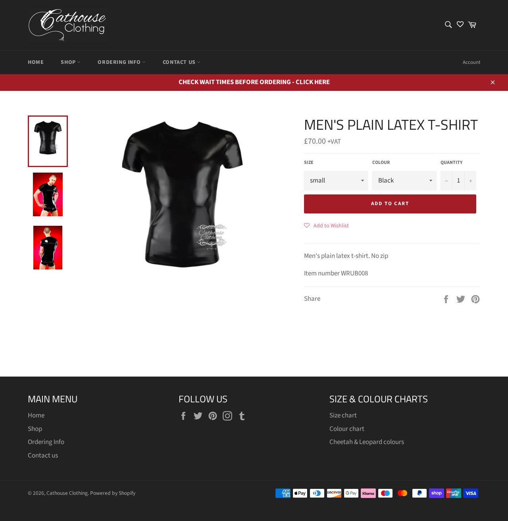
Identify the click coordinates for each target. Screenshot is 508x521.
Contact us (180, 62)
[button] (326, 225)
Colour (381, 163)
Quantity (451, 163)
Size (309, 163)
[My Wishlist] (460, 25)
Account (471, 62)
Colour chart (346, 429)
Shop (69, 62)
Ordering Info (120, 62)
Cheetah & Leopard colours (366, 442)
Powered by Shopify (112, 493)
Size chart (343, 415)
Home (36, 62)
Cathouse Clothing (67, 493)
